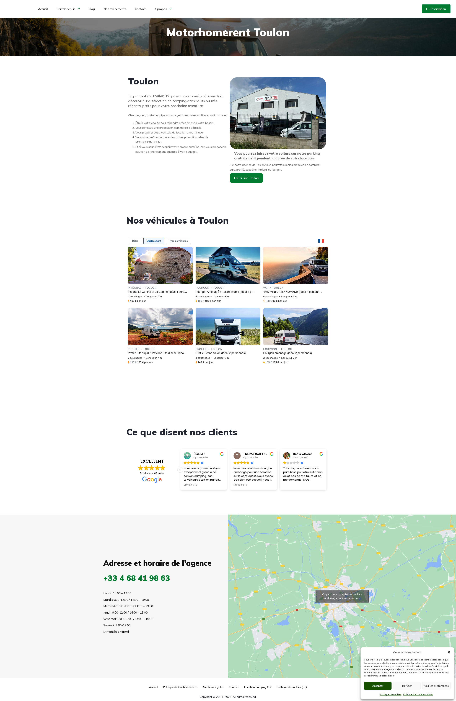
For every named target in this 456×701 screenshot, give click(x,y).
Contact (140, 9)
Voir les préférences (436, 685)
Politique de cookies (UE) (292, 687)
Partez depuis (66, 9)
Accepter (377, 685)
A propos (160, 9)
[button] (449, 652)
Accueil (43, 9)
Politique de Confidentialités (418, 694)
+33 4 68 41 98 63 (136, 578)
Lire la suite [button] (190, 484)
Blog (92, 9)
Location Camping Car (257, 687)
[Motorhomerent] (18, 9)
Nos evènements (115, 9)
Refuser (407, 685)
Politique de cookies (390, 694)
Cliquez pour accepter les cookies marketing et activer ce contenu (342, 596)
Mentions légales (213, 687)
